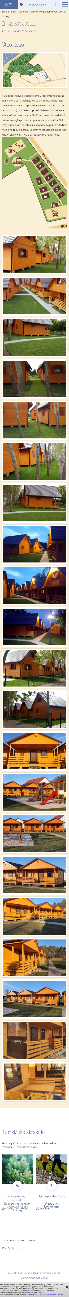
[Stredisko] (34, 70)
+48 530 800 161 (54, 4)
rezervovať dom (37, 4)
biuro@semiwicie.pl (22, 31)
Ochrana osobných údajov (34, 1277)
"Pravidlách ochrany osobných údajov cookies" (45, 1294)
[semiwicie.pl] (9, 4)
